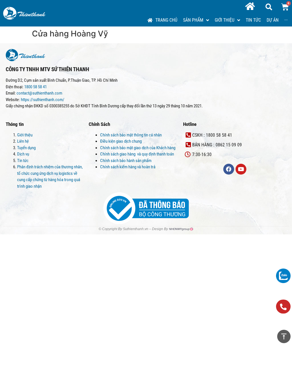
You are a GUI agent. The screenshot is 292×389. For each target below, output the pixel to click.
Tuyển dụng (26, 147)
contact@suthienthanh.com (39, 93)
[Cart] (285, 7)
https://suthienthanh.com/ (42, 99)
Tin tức (23, 160)
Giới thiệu (25, 135)
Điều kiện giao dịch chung (121, 141)
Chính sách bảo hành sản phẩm (126, 160)
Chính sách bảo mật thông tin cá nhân (131, 135)
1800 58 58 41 (36, 86)
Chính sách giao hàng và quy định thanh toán (137, 154)
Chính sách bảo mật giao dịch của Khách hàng (137, 147)
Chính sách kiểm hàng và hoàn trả (128, 166)
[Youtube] (241, 169)
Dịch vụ (23, 154)
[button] (283, 307)
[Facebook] (228, 169)
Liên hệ (23, 141)
